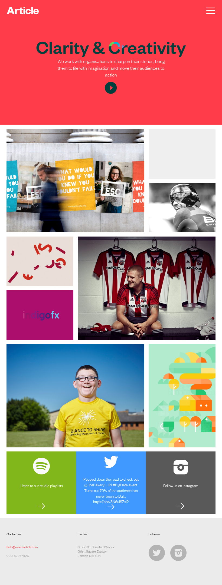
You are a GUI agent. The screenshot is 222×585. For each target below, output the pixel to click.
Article (23, 10)
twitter (157, 553)
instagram (178, 553)
